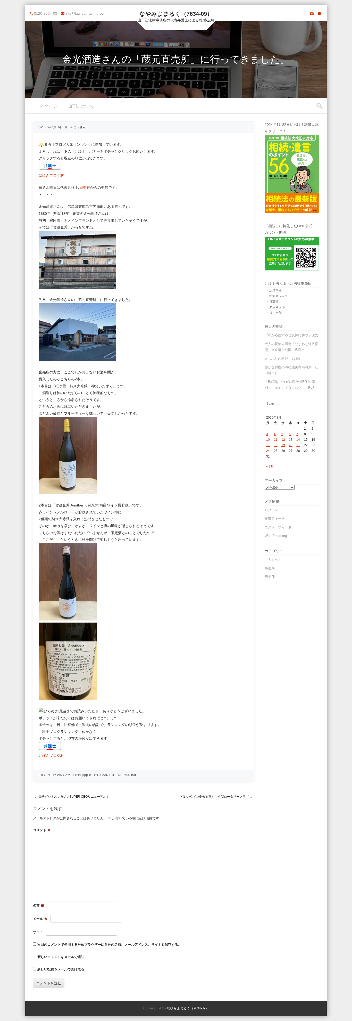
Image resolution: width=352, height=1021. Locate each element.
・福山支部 (274, 313)
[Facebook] (320, 13)
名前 (38, 906)
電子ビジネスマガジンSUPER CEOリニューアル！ (72, 796)
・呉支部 (272, 301)
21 (298, 445)
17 (268, 445)
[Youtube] (311, 13)
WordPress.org (276, 536)
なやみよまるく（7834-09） (176, 14)
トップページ (46, 106)
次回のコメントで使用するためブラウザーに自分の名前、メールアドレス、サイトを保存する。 (109, 944)
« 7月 (270, 466)
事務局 (270, 568)
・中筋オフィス (277, 296)
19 (283, 445)
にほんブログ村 (51, 175)
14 (298, 440)
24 (268, 451)
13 (290, 440)
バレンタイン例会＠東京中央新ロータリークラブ (217, 796)
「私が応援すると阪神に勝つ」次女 (291, 335)
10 (268, 440)
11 (275, 440)
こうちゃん (273, 560)
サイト (38, 932)
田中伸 (84, 187)
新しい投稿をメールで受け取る (60, 969)
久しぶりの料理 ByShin (283, 359)
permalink (127, 775)
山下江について (81, 106)
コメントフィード (278, 527)
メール (40, 919)
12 (283, 440)
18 (276, 445)
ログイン (271, 510)
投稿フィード (275, 518)
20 (290, 445)
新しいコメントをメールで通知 (60, 957)
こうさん (79, 127)
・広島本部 (274, 290)
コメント (42, 830)
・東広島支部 (275, 307)
